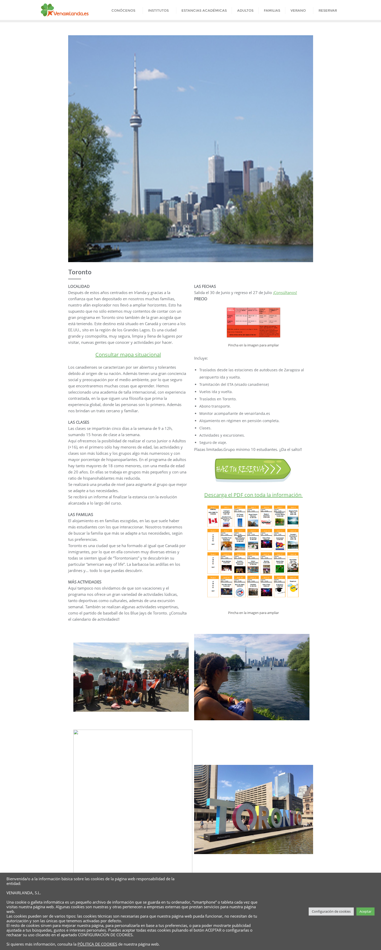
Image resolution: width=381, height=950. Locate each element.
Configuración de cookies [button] (331, 911)
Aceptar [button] (365, 911)
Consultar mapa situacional (128, 354)
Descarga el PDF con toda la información (253, 494)
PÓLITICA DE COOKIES (97, 944)
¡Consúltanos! (285, 292)
